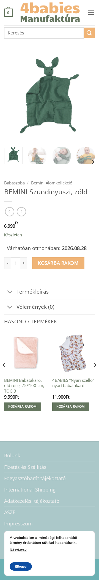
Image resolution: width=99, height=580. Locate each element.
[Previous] (13, 97)
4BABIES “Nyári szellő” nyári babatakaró (73, 383)
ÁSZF (9, 512)
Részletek (18, 550)
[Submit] (89, 33)
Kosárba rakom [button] (22, 406)
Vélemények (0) (35, 306)
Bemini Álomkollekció (51, 183)
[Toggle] (10, 292)
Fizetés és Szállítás (25, 467)
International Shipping (30, 489)
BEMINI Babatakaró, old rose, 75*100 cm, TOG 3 (24, 386)
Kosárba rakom (58, 263)
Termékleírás (32, 291)
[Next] (86, 97)
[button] (8, 12)
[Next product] (9, 211)
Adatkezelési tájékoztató (31, 501)
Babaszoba (14, 183)
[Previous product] (21, 211)
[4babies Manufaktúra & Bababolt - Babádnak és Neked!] (50, 12)
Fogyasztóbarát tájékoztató (35, 478)
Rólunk (12, 455)
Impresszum (18, 523)
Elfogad (20, 566)
